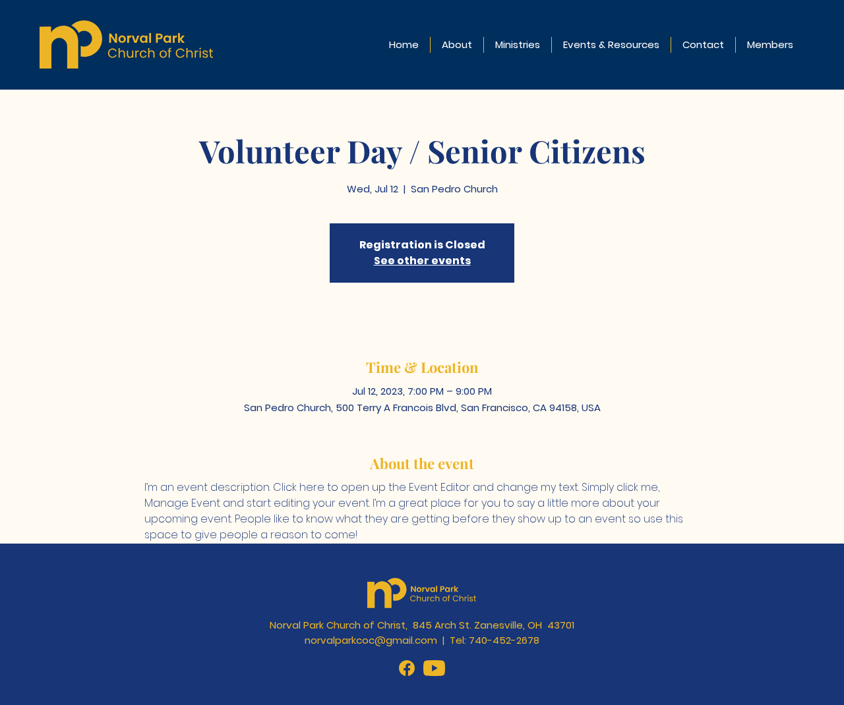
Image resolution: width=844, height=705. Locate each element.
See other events (422, 260)
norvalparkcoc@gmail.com (371, 640)
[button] (457, 45)
